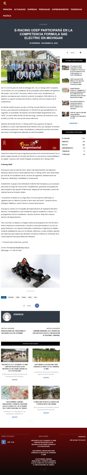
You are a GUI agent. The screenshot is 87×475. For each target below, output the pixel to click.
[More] (80, 52)
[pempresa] (7, 317)
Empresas (32, 10)
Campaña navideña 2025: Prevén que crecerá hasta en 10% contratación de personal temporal (46, 333)
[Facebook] (37, 306)
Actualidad (20, 10)
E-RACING (10, 297)
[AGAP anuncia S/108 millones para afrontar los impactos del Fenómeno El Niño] (46, 355)
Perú (17, 297)
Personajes (44, 10)
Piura (23, 297)
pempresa (36, 43)
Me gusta (24, 442)
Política (7, 16)
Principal (7, 10)
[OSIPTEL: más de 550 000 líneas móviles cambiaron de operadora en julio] (65, 114)
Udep (29, 297)
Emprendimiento (60, 10)
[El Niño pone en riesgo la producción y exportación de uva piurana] (46, 392)
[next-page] (31, 421)
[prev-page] (28, 421)
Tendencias (76, 10)
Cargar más (73, 123)
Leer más (15, 379)
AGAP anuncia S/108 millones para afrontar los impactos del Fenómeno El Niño (46, 367)
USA (35, 297)
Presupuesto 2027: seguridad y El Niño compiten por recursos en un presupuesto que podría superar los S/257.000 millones (43, 443)
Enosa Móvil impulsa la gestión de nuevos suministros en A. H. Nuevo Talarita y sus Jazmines (77, 105)
